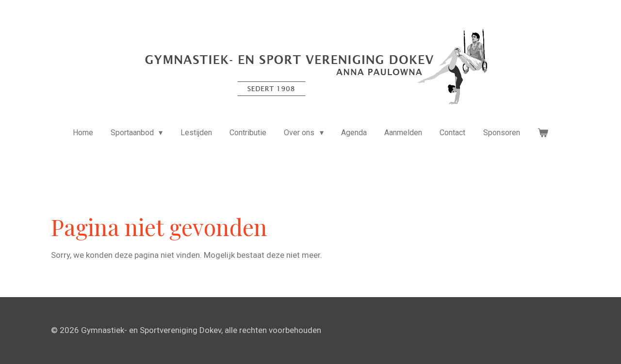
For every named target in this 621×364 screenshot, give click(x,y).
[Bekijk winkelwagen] (543, 133)
